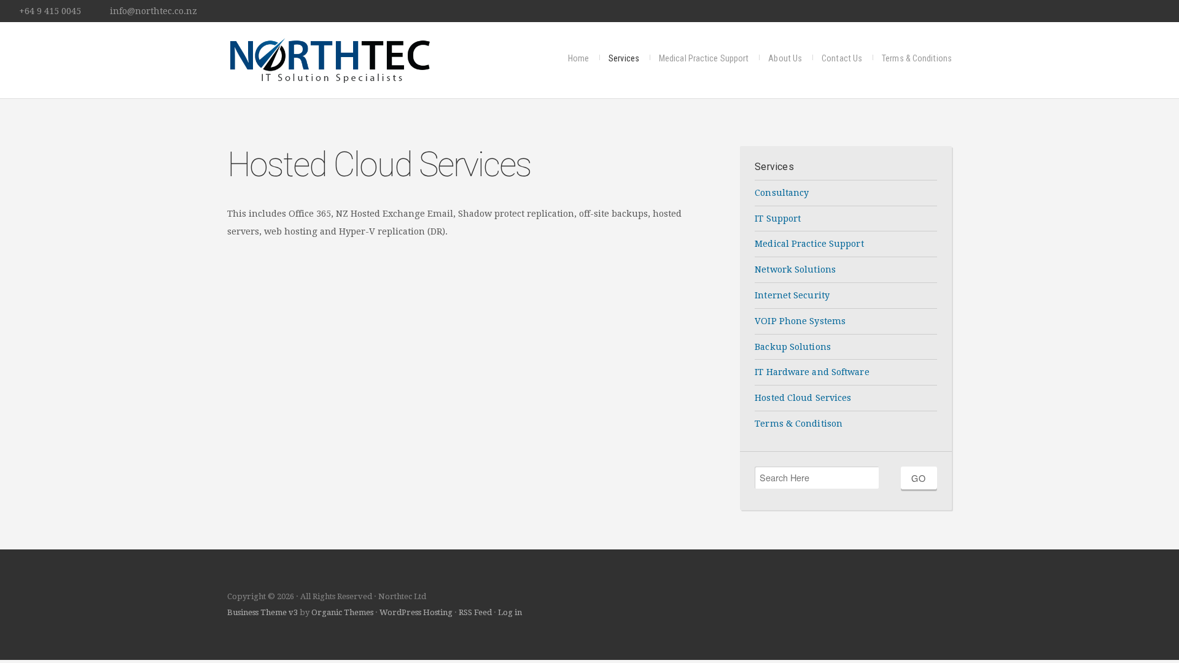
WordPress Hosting (416, 612)
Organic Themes (342, 612)
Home (578, 58)
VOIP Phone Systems (800, 321)
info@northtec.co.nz (153, 11)
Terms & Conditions (917, 58)
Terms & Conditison (798, 423)
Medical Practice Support (704, 58)
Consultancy (782, 193)
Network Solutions (795, 269)
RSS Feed (475, 612)
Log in (510, 612)
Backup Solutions (793, 347)
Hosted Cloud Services (803, 398)
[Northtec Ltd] (329, 58)
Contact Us (842, 58)
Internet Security (792, 295)
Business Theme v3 (262, 612)
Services (624, 58)
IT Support (778, 218)
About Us (785, 58)
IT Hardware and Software (812, 372)
